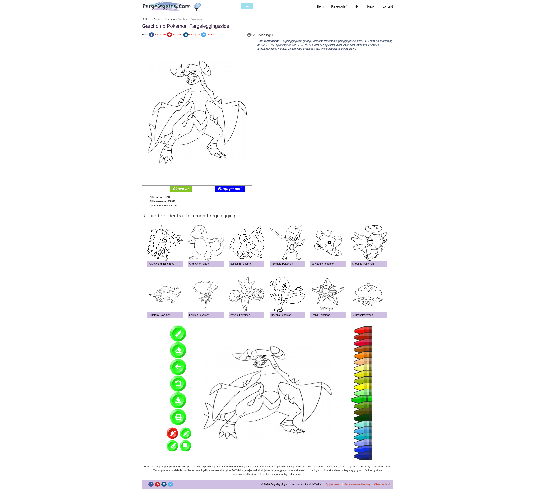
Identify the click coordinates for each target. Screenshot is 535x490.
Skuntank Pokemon (159, 315)
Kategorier (339, 6)
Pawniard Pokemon (282, 263)
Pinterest (178, 34)
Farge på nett (230, 188)
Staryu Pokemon (320, 315)
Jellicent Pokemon (362, 315)
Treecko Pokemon (281, 315)
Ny (356, 6)
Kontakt (387, 6)
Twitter (210, 34)
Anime (157, 19)
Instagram (194, 34)
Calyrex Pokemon (199, 315)
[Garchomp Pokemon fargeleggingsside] (197, 112)
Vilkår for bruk (382, 484)
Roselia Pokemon (240, 315)
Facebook (160, 34)
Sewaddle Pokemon (322, 263)
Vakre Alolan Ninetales (161, 263)
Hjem (320, 6)
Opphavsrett (333, 484)
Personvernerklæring (357, 484)
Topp (370, 6)
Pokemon (169, 19)
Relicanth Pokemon (241, 263)
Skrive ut (181, 188)
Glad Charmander (199, 263)
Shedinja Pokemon (363, 263)
